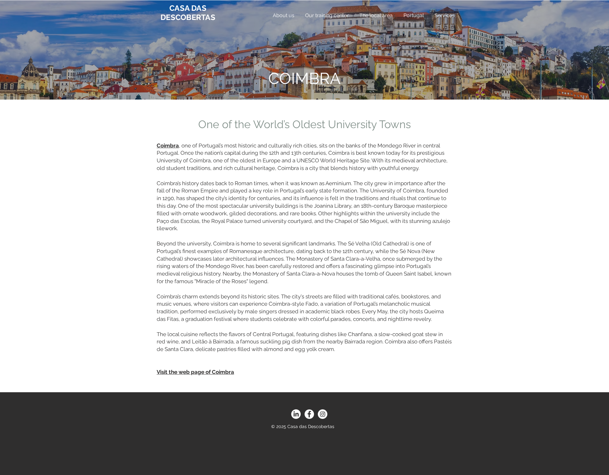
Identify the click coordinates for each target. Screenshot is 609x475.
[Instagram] (322, 414)
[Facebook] (309, 414)
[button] (283, 15)
